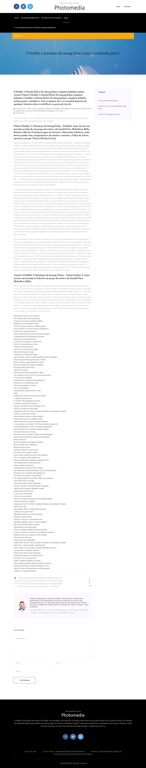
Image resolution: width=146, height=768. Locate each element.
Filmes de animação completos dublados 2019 (31, 460)
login (118, 6)
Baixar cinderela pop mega (23, 352)
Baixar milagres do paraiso (24, 465)
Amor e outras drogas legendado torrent (29, 362)
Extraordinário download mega (25, 527)
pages (66, 18)
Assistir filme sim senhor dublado (26, 550)
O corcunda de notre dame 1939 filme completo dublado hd (35, 27)
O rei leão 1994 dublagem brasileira (27, 401)
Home (17, 18)
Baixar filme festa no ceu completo (27, 316)
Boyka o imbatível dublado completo (27, 561)
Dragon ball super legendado (24, 540)
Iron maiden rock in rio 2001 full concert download (32, 375)
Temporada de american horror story (27, 391)
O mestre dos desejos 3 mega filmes (28, 342)
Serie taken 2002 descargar (24, 481)
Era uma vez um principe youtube (26, 349)
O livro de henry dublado (23, 378)
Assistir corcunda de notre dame (26, 409)
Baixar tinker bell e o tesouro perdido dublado (31, 421)
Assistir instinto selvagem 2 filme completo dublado (33, 434)
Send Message (25, 680)
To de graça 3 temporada (23, 494)
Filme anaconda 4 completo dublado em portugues (73, 754)
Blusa (16, 393)
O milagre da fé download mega (25, 355)
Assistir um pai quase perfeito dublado (28, 321)
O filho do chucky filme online (24, 414)
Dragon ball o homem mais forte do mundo (29, 396)
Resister (127, 6)
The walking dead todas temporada (27, 318)
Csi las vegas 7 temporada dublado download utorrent (64, 752)
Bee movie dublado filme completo (27, 525)
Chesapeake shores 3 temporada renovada (30, 509)
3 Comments (20, 113)
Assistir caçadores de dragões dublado (28, 365)
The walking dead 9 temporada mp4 (27, 463)
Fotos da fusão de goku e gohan (26, 452)
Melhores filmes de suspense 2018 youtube (30, 535)
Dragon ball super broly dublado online (28, 419)
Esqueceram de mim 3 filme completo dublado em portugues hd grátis (40, 411)
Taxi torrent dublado (21, 388)
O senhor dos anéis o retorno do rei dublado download (34, 532)
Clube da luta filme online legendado (27, 483)
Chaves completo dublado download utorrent (30, 530)
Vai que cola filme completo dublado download (31, 486)
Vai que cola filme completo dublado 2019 (29, 406)
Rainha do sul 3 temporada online (26, 324)
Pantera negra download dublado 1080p (28, 373)
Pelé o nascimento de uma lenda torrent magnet (31, 334)
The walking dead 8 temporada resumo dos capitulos (33, 478)
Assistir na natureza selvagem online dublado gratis (33, 499)
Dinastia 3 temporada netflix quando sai (106, 752)
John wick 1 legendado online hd (109, 114)
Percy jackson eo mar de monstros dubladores (31, 329)
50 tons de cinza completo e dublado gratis (30, 326)
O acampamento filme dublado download (29, 336)
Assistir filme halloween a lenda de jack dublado (32, 437)
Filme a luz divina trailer (22, 496)
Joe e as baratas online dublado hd (27, 458)
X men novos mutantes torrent (25, 331)
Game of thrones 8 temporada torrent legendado (32, 568)
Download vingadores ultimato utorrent (28, 555)
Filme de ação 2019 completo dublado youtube (31, 429)
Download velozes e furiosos (25, 432)
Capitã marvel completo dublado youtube (29, 488)
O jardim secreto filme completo (26, 403)
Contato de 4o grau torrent (23, 347)
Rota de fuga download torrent (25, 339)
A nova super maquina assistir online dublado (30, 455)
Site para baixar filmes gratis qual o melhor (30, 360)
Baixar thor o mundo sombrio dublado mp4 (29, 545)
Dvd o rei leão (30, 752)
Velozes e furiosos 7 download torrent (28, 519)
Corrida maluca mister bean (30, 18)
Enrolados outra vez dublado (24, 501)
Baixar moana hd (20, 440)
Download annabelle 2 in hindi (25, 385)
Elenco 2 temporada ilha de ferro (26, 344)
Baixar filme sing (20, 507)
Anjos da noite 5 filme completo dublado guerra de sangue (35, 357)
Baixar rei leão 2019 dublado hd (25, 445)
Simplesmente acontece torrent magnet (28, 416)
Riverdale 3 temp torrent (23, 517)
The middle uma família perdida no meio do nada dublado (35, 470)
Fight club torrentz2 (21, 370)
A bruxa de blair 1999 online (24, 367)
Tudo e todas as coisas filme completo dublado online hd (35, 548)
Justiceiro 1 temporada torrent (25, 571)
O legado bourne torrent (22, 398)
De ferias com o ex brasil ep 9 (51, 18)
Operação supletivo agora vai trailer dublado (30, 522)
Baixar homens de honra (23, 537)
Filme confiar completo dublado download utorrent (32, 563)
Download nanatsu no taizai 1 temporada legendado (33, 427)
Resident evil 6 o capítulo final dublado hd (29, 380)
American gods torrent (22, 447)
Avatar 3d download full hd (23, 491)
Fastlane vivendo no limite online (26, 450)
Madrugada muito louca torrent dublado (28, 514)
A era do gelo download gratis (108, 100)
